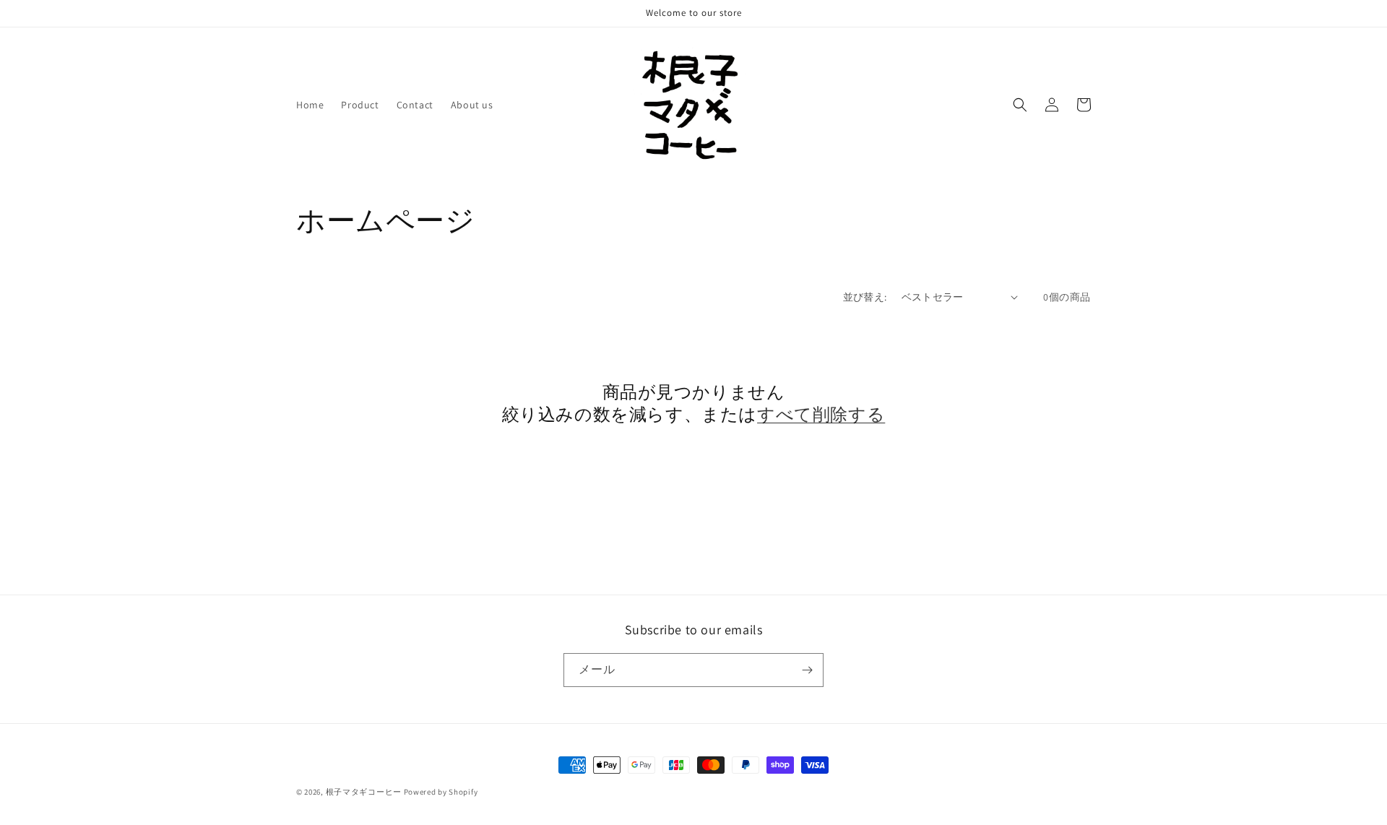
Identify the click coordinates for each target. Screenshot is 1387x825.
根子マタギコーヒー (364, 792)
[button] (1020, 105)
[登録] (807, 670)
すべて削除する (821, 414)
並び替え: (865, 296)
